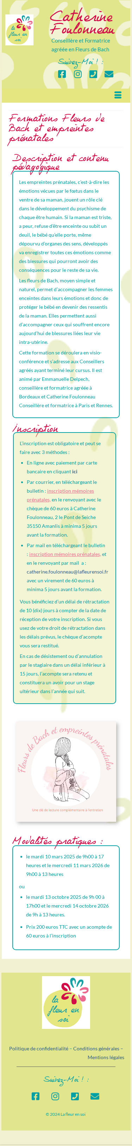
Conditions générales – (98, 1048)
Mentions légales (106, 1057)
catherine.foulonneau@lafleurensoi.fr (67, 572)
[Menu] (118, 96)
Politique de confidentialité (38, 1048)
